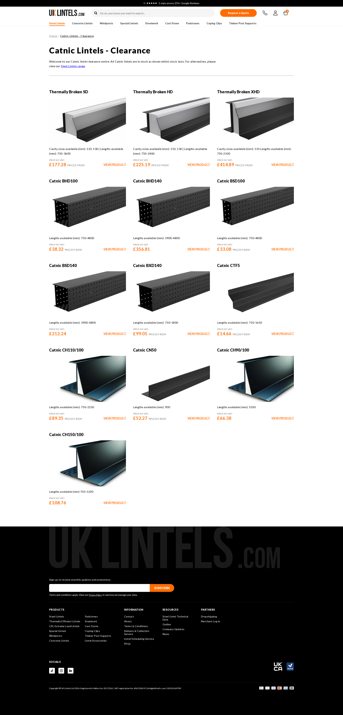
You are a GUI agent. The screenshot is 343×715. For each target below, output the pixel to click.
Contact (129, 616)
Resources (170, 609)
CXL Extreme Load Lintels (64, 626)
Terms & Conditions (136, 626)
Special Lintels (129, 23)
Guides (167, 624)
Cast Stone (172, 23)
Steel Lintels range (73, 66)
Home (53, 36)
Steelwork (151, 23)
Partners (208, 609)
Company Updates (174, 629)
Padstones (192, 23)
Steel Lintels (57, 23)
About (128, 621)
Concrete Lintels (82, 23)
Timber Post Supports (242, 23)
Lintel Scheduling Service (139, 638)
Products (56, 609)
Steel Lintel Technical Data (175, 618)
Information (133, 609)
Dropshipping (209, 616)
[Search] (95, 13)
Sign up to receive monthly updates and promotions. (80, 579)
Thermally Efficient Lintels (64, 621)
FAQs (127, 643)
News (166, 633)
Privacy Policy (95, 595)
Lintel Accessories (96, 640)
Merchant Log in (210, 621)
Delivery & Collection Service (136, 632)
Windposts (106, 23)
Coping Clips (214, 23)
